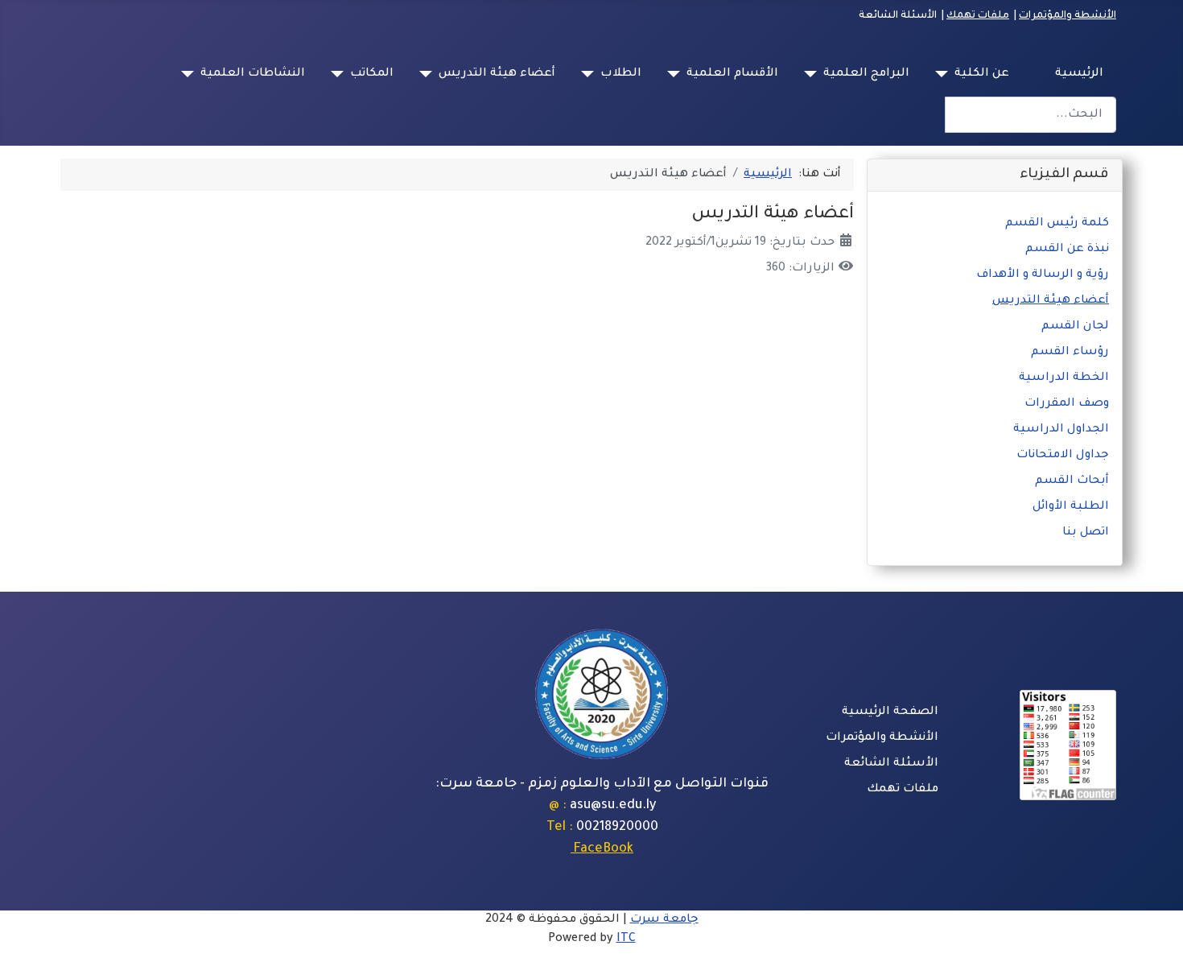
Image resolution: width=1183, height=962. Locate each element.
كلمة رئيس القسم (1057, 223)
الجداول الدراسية (1061, 429)
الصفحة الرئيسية (890, 712)
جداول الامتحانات (1062, 455)
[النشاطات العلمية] (190, 74)
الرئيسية (1079, 74)
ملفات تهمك (977, 16)
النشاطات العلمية (252, 74)
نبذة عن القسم (1067, 249)
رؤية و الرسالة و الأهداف (1042, 275)
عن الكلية (981, 74)
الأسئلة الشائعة (891, 764)
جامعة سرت (664, 920)
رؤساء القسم (1070, 352)
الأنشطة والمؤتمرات (1067, 16)
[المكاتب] (340, 74)
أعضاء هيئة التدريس (497, 74)
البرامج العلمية (866, 74)
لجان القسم (1075, 326)
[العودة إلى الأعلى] (28, 932)
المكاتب (372, 74)
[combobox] (1030, 115)
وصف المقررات (1066, 404)
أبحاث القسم (1072, 481)
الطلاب (620, 74)
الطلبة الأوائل (1071, 507)
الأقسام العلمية (732, 74)
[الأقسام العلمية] (676, 74)
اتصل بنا (1085, 532)
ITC (626, 939)
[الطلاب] (590, 74)
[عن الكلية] (944, 74)
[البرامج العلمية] (813, 74)
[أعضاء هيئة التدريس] (429, 74)
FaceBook (602, 849)
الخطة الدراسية (1064, 378)
